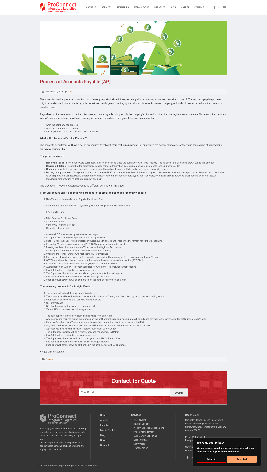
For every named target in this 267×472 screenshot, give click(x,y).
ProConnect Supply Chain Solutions (58, 7)
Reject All (211, 459)
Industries (123, 7)
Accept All (242, 459)
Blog (173, 7)
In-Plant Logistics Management (149, 428)
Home (103, 415)
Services (107, 7)
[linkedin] (218, 7)
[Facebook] (214, 7)
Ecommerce (139, 444)
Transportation (141, 448)
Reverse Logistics (142, 424)
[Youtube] (224, 7)
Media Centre (141, 7)
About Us (91, 7)
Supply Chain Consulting (145, 436)
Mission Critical (141, 440)
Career (185, 7)
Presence (159, 7)
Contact (199, 7)
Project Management (144, 432)
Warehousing (140, 420)
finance (49, 359)
